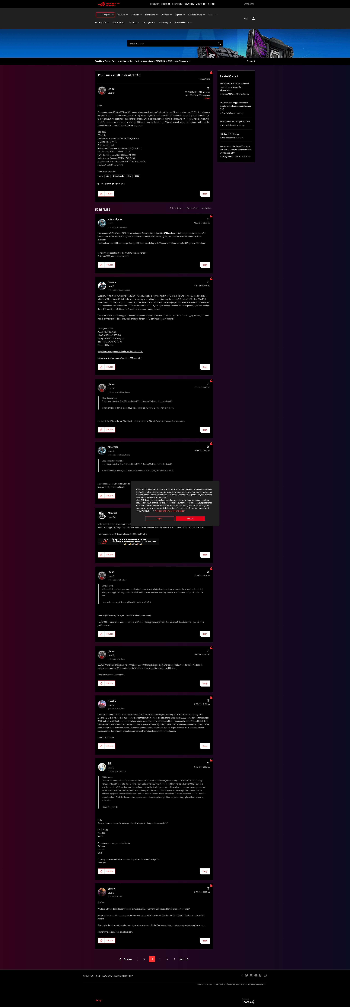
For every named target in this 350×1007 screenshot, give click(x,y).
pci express (116, 184)
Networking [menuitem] (163, 22)
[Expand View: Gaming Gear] (155, 22)
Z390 (137, 176)
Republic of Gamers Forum (106, 61)
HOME (97, 976)
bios (102, 184)
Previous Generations (144, 61)
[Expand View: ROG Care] (127, 15)
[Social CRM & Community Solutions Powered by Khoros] (248, 1001)
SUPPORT (211, 4)
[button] (101, 193)
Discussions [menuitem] (150, 15)
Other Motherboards (228, 113)
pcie (122, 184)
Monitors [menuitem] (132, 22)
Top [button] (99, 1000)
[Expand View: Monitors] (138, 22)
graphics (108, 184)
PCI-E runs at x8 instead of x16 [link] (180, 61)
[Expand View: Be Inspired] (113, 15)
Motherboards (126, 61)
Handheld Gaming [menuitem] (195, 15)
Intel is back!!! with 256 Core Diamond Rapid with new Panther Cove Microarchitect (234, 87)
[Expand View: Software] (140, 15)
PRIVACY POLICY (220, 984)
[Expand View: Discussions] (157, 15)
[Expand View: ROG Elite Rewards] (191, 22)
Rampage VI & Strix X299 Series (232, 94)
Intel (107, 176)
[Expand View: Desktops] (171, 15)
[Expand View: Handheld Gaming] (204, 15)
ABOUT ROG (88, 976)
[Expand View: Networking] (170, 22)
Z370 (129, 176)
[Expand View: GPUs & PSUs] (125, 22)
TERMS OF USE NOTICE (204, 984)
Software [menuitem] (135, 15)
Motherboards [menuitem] (100, 22)
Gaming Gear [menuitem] (148, 22)
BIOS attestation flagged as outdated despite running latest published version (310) (235, 106)
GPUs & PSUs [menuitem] (118, 22)
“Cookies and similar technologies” (170, 511)
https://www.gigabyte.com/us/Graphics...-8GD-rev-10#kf (119, 358)
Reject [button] (160, 519)
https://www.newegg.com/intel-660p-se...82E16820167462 (120, 352)
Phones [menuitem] (211, 15)
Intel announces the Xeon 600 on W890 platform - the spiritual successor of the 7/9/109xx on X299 (235, 149)
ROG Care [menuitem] (121, 15)
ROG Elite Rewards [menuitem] (182, 22)
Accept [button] (190, 519)
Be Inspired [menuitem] (106, 15)
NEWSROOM (107, 976)
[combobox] (175, 43)
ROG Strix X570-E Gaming (229, 134)
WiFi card (168, 233)
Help (245, 19)
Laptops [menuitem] (179, 15)
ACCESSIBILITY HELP (123, 976)
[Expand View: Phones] (216, 15)
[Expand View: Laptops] (184, 15)
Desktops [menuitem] (165, 15)
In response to (118, 227)
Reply (204, 193)
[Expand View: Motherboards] (108, 22)
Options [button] (250, 61)
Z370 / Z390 (160, 61)
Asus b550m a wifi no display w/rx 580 (235, 122)
